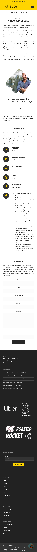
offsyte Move (6, 512)
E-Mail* (7, 456)
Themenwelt (6, 530)
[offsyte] (15, 6)
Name (18, 280)
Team (4, 492)
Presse (4, 486)
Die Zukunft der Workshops (9, 388)
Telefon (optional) (18, 295)
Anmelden (18, 464)
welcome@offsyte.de (12, 361)
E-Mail (18, 287)
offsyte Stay (6, 515)
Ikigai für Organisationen (8, 382)
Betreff (18, 303)
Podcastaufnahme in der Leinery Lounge (11, 372)
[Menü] (31, 6)
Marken (5, 483)
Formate (5, 527)
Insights (5, 480)
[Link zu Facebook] (18, 547)
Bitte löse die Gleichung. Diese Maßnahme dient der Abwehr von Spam (18, 332)
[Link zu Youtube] (15, 547)
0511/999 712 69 (20, 1)
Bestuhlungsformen (8, 524)
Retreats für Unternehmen (8, 375)
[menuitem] (31, 6)
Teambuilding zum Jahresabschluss (10, 379)
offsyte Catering (7, 509)
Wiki (4, 534)
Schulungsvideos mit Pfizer (8, 385)
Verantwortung (7, 495)
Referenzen (6, 489)
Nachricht (18, 311)
